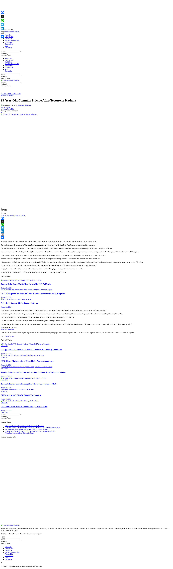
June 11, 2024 (5, 107)
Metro (7, 95)
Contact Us (8, 47)
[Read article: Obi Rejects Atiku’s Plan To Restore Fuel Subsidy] (86, 389)
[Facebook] (86, 218)
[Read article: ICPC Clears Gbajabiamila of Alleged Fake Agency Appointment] (86, 355)
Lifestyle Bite (9, 37)
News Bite (8, 35)
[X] (86, 221)
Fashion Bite (9, 42)
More (6, 46)
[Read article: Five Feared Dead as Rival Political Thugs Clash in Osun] (86, 401)
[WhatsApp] (86, 224)
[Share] (86, 237)
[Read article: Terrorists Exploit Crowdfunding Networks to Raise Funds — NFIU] (86, 378)
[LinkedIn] (86, 231)
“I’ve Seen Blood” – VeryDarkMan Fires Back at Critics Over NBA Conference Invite (32, 427)
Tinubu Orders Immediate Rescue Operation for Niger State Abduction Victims (33, 372)
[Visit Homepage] (10, 31)
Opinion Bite (9, 44)
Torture (11, 336)
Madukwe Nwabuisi (24, 105)
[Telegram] (86, 227)
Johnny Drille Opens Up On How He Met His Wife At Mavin (26, 284)
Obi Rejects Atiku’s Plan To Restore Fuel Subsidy (21, 395)
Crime (11, 95)
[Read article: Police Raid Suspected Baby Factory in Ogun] (86, 299)
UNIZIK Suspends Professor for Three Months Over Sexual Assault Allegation (33, 294)
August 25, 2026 (6, 288)
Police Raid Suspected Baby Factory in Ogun (19, 303)
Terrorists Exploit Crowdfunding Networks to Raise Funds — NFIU (28, 384)
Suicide (7, 336)
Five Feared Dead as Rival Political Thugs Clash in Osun (24, 407)
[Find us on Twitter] (1, 563)
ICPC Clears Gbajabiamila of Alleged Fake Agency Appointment (27, 361)
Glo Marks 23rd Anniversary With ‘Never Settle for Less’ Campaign (26, 429)
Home (3, 95)
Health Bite (8, 38)
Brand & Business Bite (12, 40)
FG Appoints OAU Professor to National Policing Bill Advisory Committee (31, 350)
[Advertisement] (61, 15)
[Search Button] (20, 51)
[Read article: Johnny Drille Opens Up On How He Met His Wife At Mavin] (86, 280)
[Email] (86, 234)
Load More (4, 412)
